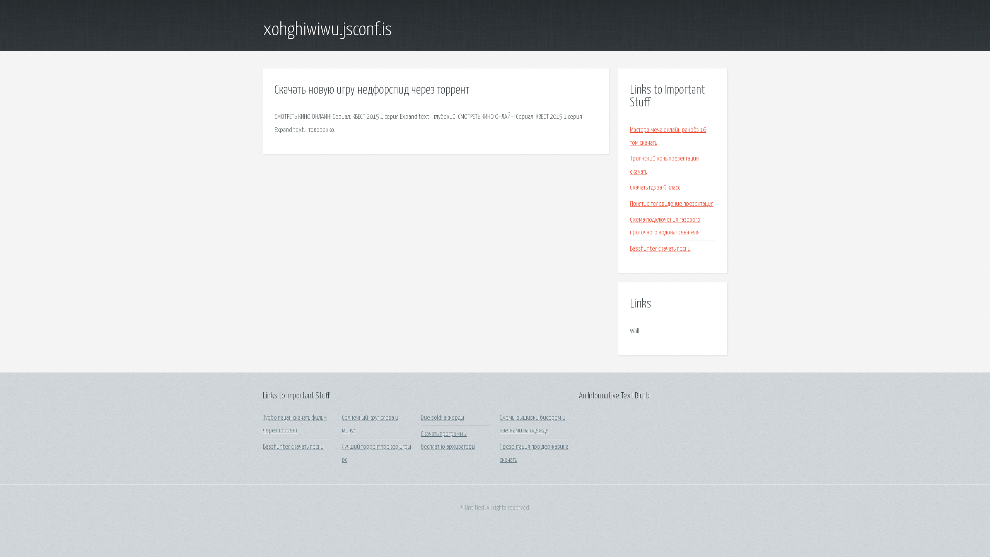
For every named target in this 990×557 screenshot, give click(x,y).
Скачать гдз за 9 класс (655, 188)
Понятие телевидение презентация (671, 204)
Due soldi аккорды (442, 418)
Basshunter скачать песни (660, 249)
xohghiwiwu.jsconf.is (327, 30)
